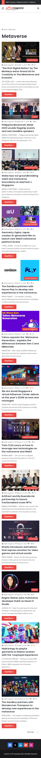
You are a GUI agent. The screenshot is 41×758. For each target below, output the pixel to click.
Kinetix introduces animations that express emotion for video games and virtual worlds (20, 550)
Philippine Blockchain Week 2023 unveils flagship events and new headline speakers (18, 128)
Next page (30, 732)
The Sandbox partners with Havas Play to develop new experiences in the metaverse (19, 289)
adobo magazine (8, 65)
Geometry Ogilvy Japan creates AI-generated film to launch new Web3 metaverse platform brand (19, 237)
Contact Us (7, 754)
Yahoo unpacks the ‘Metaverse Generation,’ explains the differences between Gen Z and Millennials (20, 342)
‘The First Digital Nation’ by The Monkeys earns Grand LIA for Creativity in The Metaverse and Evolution (20, 73)
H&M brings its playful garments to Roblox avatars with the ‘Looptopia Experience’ (20, 652)
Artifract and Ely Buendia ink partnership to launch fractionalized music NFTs (18, 499)
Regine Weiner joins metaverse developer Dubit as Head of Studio (20, 601)
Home (5, 29)
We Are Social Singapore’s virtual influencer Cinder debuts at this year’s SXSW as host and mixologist (20, 396)
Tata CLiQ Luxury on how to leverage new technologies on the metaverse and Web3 (19, 448)
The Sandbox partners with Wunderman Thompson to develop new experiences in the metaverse (20, 707)
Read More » (9, 94)
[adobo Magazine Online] (15, 8)
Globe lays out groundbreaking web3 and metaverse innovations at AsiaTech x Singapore (20, 180)
